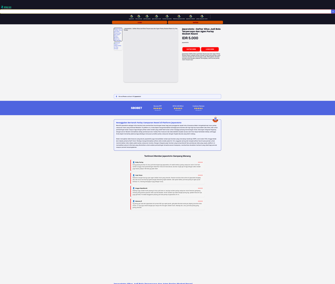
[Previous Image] (125, 55)
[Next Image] (176, 55)
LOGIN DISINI (210, 49)
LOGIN (140, 22)
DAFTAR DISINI (191, 49)
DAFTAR (195, 22)
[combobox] (165, 11)
